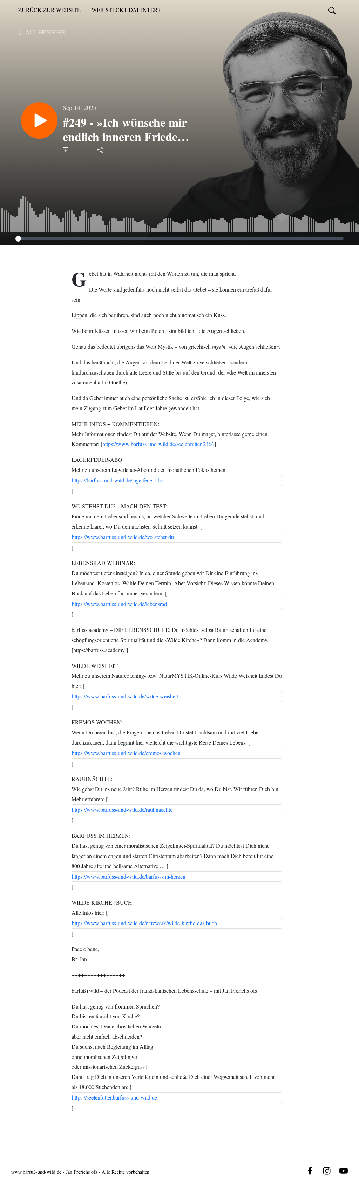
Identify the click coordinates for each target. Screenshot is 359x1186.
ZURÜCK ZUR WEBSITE (49, 9)
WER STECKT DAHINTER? (126, 9)
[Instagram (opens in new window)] (327, 1170)
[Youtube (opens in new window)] (343, 1170)
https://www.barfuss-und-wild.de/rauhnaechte (122, 809)
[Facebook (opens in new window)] (310, 1170)
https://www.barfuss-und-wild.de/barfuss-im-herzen (128, 876)
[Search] (332, 10)
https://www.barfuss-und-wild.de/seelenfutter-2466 (158, 443)
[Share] (100, 150)
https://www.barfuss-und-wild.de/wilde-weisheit (125, 696)
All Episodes (44, 32)
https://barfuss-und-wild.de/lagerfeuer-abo (117, 480)
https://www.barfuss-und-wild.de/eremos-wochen (126, 752)
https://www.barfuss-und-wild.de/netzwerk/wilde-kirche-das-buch (144, 923)
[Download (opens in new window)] (66, 150)
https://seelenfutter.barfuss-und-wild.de (114, 1097)
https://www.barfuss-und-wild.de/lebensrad (119, 603)
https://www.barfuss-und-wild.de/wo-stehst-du (123, 536)
